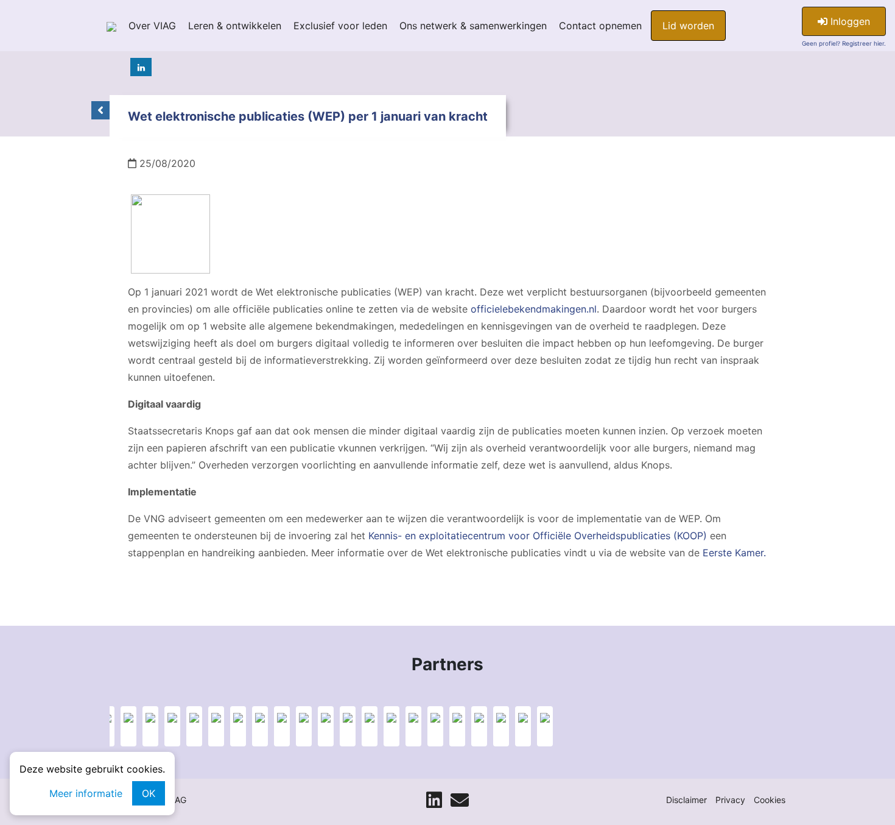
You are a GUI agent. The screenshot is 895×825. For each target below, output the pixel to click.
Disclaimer (686, 800)
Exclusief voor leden (340, 25)
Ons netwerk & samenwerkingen (473, 25)
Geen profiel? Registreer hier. (844, 43)
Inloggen (848, 21)
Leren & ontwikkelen (234, 25)
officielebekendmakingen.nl (534, 309)
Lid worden (688, 25)
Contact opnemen (600, 25)
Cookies (769, 800)
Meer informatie (85, 793)
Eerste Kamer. (734, 553)
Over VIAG (152, 25)
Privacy (730, 800)
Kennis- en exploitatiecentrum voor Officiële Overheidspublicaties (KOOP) (537, 535)
